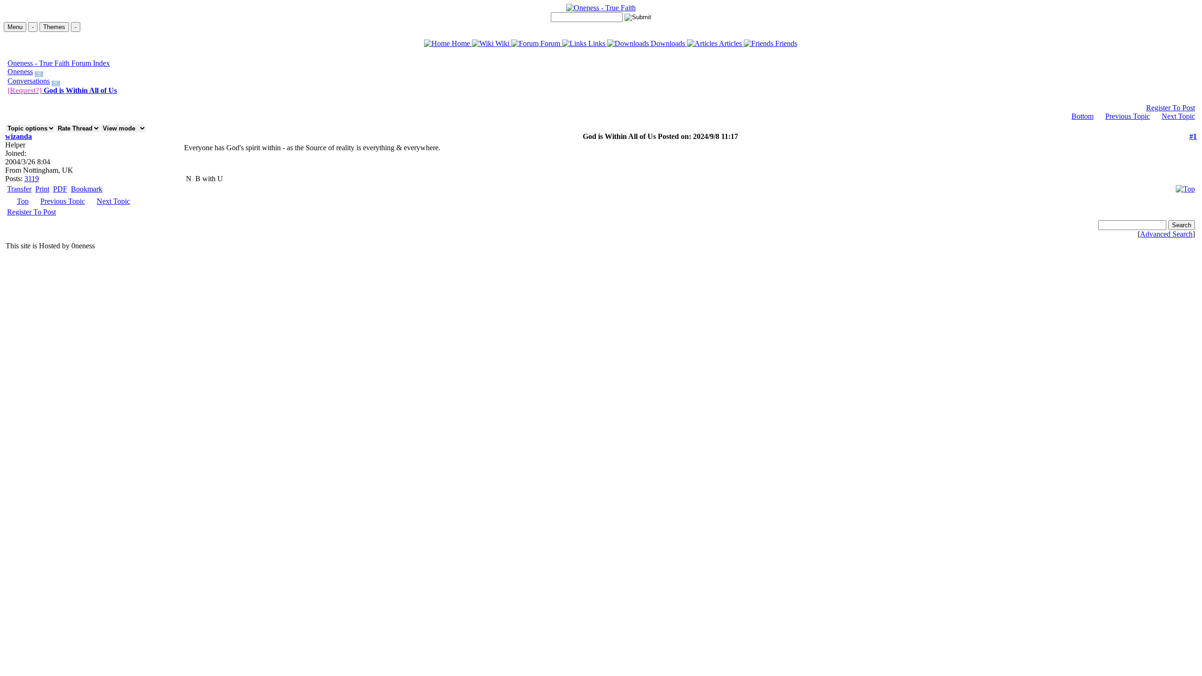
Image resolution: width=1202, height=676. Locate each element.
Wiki (502, 43)
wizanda (18, 136)
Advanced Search (1166, 234)
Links (596, 43)
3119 (31, 179)
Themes (54, 27)
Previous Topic (1127, 116)
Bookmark (86, 189)
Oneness (20, 72)
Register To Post (1170, 108)
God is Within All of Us (62, 90)
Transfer (19, 189)
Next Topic (1178, 116)
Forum (550, 43)
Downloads (668, 43)
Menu (15, 27)
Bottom (1082, 116)
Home (461, 43)
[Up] (1185, 187)
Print (42, 189)
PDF (60, 189)
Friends (785, 43)
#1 (1193, 136)
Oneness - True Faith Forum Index (59, 63)
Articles (730, 43)
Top (23, 201)
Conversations (29, 81)
